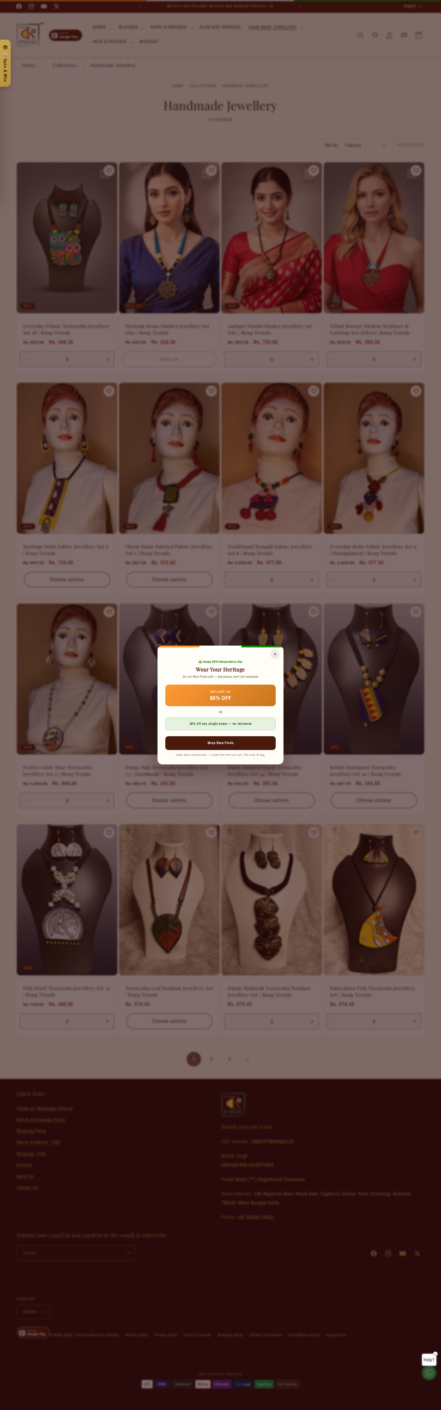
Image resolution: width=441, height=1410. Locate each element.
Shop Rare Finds (221, 742)
